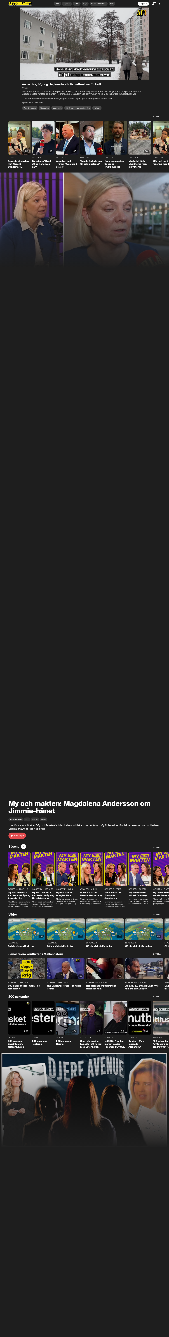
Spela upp (19, 835)
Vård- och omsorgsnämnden (78, 108)
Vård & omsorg (30, 108)
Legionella (57, 108)
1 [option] (23, 846)
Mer (112, 4)
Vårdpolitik (44, 108)
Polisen (97, 108)
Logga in (143, 4)
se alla (157, 117)
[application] (84, 43)
